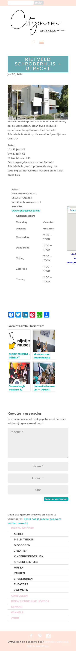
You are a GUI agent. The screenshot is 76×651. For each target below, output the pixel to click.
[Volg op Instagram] (63, 11)
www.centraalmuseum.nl (26, 211)
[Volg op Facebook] (53, 11)
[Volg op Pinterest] (58, 11)
